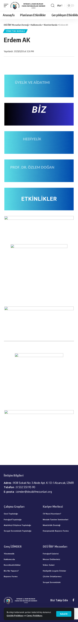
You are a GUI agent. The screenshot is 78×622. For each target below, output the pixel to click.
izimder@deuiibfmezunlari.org (28, 491)
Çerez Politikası (34, 615)
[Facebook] (73, 600)
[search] (52, 5)
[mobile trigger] (7, 5)
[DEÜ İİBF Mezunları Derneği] (28, 5)
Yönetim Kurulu (15, 31)
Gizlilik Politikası (15, 615)
